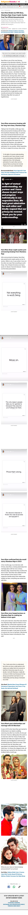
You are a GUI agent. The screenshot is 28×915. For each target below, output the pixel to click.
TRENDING (8, 4)
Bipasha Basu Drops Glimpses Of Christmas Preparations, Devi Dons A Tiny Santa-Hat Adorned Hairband (13, 686)
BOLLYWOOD (15, 4)
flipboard (11, 902)
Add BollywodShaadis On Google (10, 7)
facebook (17, 902)
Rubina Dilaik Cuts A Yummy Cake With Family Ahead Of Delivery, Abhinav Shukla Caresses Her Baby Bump (13, 874)
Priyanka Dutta (5, 27)
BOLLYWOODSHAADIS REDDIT (7, 32)
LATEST (3, 4)
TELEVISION (22, 4)
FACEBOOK (15, 30)
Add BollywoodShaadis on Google (14, 56)
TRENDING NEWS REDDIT (19, 32)
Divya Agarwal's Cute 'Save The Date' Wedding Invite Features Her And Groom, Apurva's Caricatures (14, 172)
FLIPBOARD (10, 30)
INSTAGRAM (21, 30)
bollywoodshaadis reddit (17, 904)
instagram (6, 904)
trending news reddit (14, 906)
